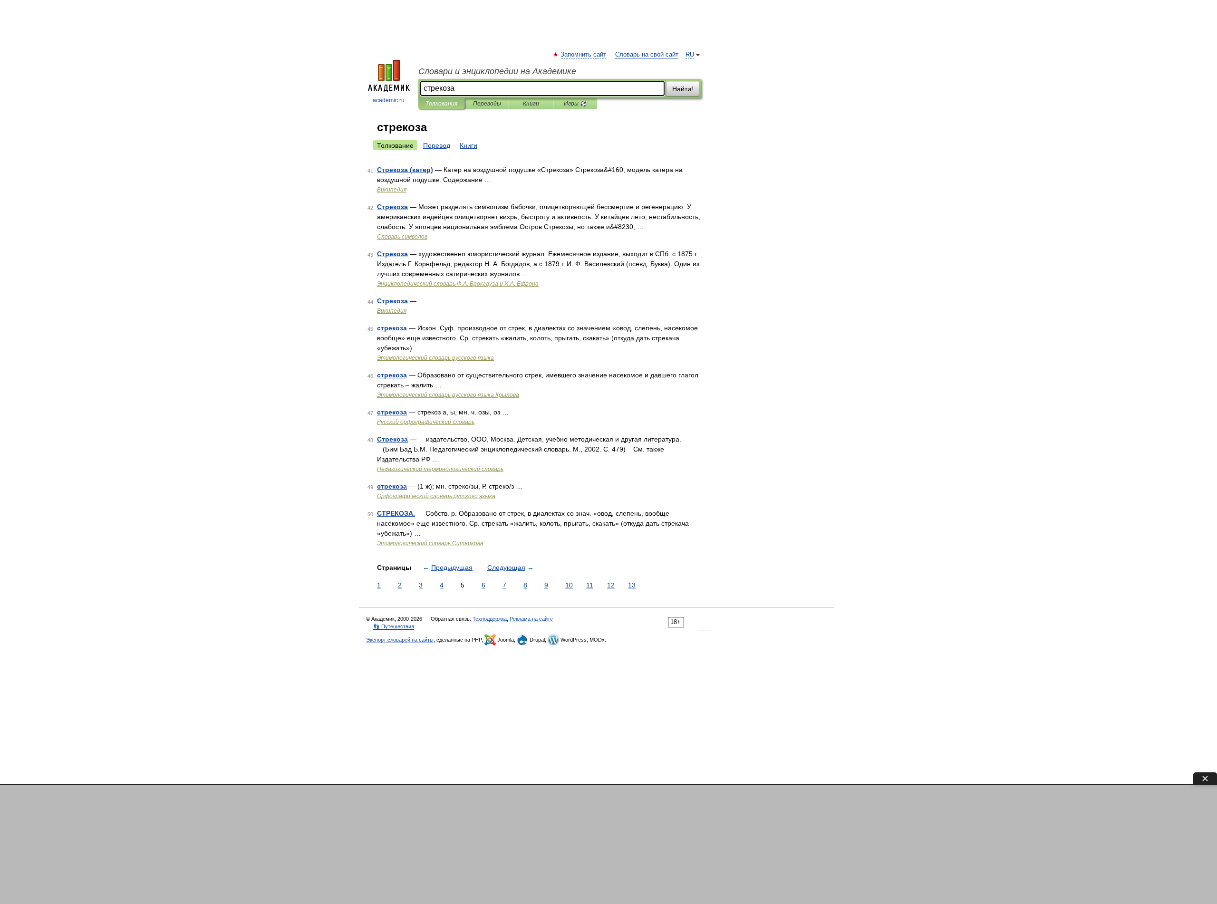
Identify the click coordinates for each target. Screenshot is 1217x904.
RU (690, 54)
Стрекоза (392, 207)
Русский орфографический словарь (425, 422)
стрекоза (392, 328)
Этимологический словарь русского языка (435, 358)
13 (632, 585)
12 (611, 585)
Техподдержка (490, 619)
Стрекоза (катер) (405, 169)
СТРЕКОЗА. (396, 513)
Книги (531, 103)
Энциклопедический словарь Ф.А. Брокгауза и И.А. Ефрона (458, 283)
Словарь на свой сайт (646, 54)
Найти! (682, 89)
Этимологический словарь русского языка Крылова (448, 395)
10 (569, 585)
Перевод (436, 145)
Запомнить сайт (583, 54)
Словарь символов (402, 236)
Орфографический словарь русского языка (436, 496)
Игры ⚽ (575, 103)
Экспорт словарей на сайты (400, 640)
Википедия (391, 189)
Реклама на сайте (531, 619)
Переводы (487, 103)
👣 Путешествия (393, 626)
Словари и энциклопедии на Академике (497, 71)
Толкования (441, 103)
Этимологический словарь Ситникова (430, 543)
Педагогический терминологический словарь (440, 469)
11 (589, 585)
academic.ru (389, 100)
